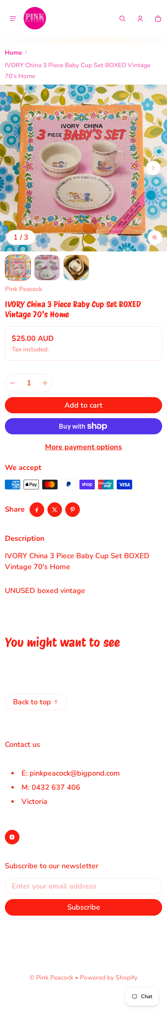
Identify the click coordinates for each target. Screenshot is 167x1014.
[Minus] (12, 383)
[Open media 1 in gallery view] (18, 268)
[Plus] (45, 383)
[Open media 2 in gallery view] (47, 268)
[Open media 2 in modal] (83, 168)
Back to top (32, 702)
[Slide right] (153, 168)
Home (13, 53)
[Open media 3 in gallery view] (76, 268)
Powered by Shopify (108, 978)
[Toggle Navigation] (13, 19)
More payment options (83, 447)
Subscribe (83, 907)
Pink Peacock (54, 978)
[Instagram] (12, 837)
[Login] (140, 19)
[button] (122, 19)
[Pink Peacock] (35, 18)
